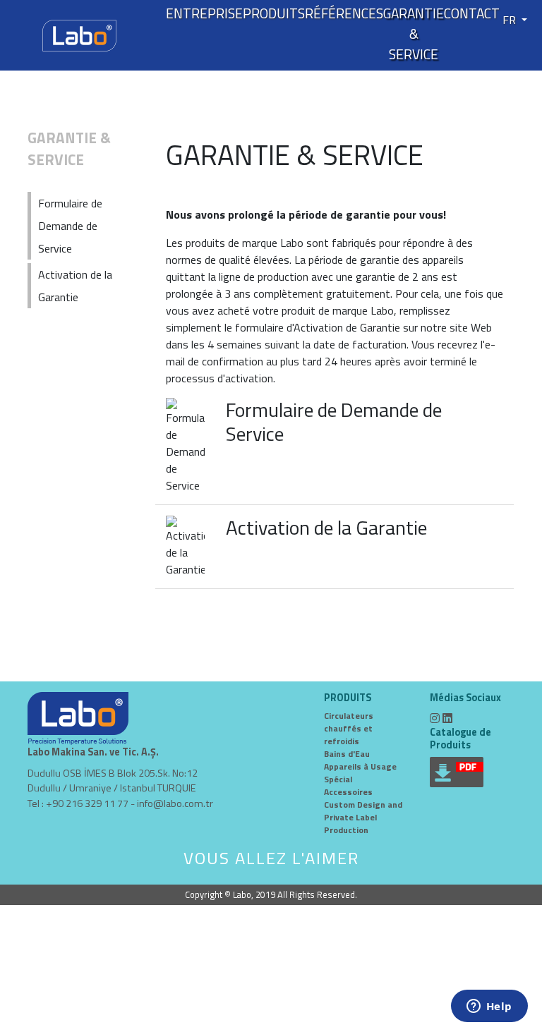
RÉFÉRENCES (344, 13)
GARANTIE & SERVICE (413, 34)
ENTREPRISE (204, 13)
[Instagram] (435, 718)
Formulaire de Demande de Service (334, 421)
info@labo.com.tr (175, 803)
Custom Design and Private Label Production (363, 817)
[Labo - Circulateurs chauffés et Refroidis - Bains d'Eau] (79, 33)
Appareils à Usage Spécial (360, 773)
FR (510, 19)
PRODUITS (274, 13)
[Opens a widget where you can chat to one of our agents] (489, 1007)
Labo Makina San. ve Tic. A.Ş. (93, 752)
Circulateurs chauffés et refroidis (348, 728)
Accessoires (348, 792)
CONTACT (472, 13)
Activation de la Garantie (326, 527)
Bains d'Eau (347, 753)
